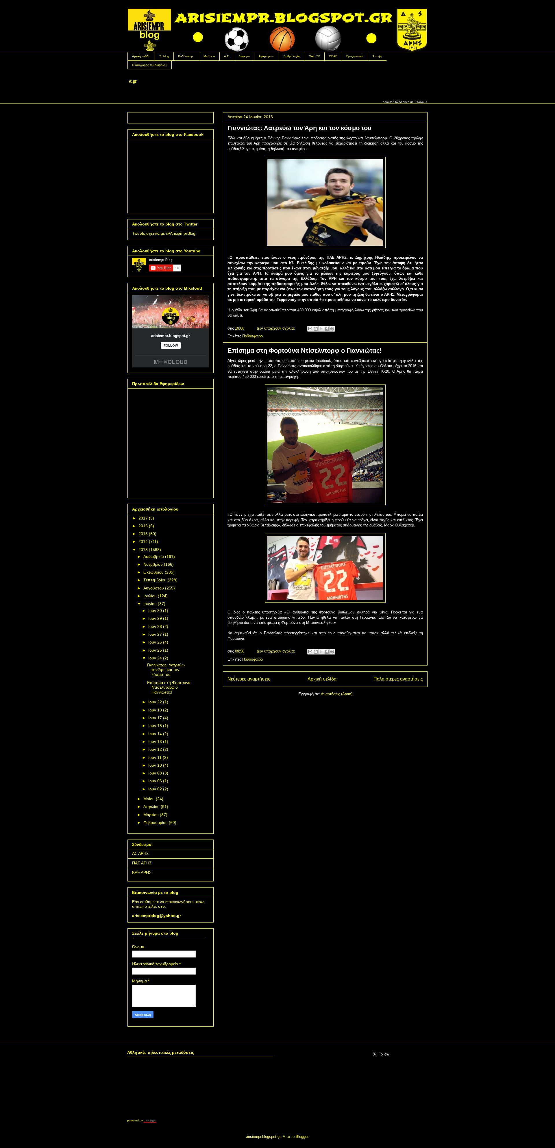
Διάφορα (244, 56)
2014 (143, 541)
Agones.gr (406, 101)
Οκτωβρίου (153, 572)
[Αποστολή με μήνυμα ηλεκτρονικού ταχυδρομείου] (310, 329)
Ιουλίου (150, 596)
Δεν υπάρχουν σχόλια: (276, 328)
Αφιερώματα (267, 56)
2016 (143, 526)
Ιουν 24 (155, 658)
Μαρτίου (151, 814)
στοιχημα (150, 1120)
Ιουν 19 (155, 710)
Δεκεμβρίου (153, 556)
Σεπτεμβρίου (154, 580)
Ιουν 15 (155, 725)
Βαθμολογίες (292, 56)
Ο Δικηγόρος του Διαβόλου (149, 64)
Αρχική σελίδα (141, 56)
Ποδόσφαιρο (186, 56)
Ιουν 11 (155, 757)
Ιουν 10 (155, 765)
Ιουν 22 (155, 702)
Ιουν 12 (155, 749)
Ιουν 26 (155, 642)
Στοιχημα (421, 101)
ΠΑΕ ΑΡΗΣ (142, 863)
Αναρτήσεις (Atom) (336, 694)
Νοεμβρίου (153, 564)
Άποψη (377, 56)
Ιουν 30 (155, 610)
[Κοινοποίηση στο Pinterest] (332, 329)
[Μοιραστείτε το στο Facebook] (327, 329)
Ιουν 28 (155, 626)
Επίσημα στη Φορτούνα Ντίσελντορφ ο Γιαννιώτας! (304, 350)
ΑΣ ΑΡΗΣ (140, 853)
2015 (143, 533)
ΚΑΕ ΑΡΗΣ (141, 872)
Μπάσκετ (209, 56)
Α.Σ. (227, 56)
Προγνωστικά (355, 56)
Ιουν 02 (155, 789)
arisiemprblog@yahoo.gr (156, 915)
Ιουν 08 (155, 773)
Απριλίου (151, 806)
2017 (143, 518)
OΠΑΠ (333, 56)
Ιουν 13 (155, 741)
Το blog (164, 56)
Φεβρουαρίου (155, 822)
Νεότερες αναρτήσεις (248, 678)
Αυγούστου (153, 588)
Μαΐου (149, 798)
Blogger (302, 1136)
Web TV (314, 56)
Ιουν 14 (155, 733)
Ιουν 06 (155, 781)
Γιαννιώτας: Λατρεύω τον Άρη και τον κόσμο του (299, 128)
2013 (143, 549)
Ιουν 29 (155, 618)
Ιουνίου (150, 603)
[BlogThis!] (316, 329)
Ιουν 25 (155, 650)
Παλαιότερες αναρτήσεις (398, 678)
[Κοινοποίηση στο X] (321, 329)
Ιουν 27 (155, 634)
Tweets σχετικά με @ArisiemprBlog (163, 233)
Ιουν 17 (155, 718)
